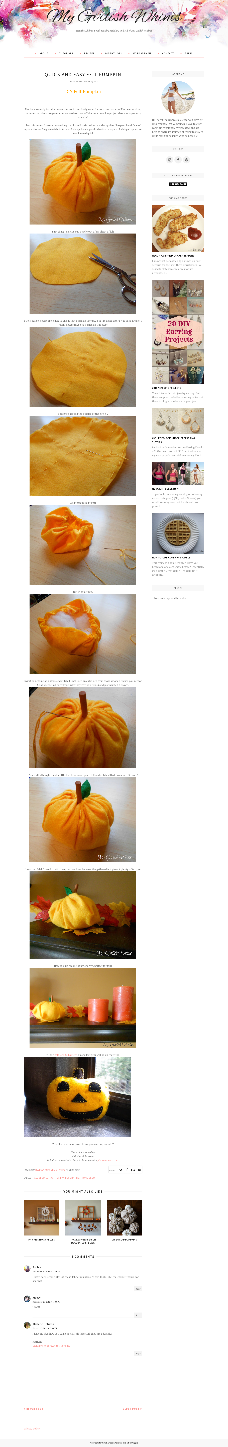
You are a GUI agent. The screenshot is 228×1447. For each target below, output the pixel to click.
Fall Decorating (43, 1177)
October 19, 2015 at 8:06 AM (45, 1328)
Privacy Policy (32, 1428)
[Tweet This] (120, 1170)
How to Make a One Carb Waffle (171, 557)
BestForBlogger (131, 1443)
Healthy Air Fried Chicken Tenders (173, 255)
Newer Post (34, 1408)
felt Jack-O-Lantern (66, 1055)
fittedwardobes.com (108, 1160)
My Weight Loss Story (165, 488)
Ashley (37, 1267)
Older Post (131, 1408)
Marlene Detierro (43, 1324)
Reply (138, 1289)
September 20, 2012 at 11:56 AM (46, 1271)
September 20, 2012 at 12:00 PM (46, 1302)
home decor (89, 1177)
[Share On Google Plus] (133, 1170)
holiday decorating (67, 1177)
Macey (37, 1297)
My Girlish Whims (114, 17)
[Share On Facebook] (127, 1170)
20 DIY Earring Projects (166, 387)
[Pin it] (139, 1170)
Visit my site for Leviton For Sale (51, 1345)
